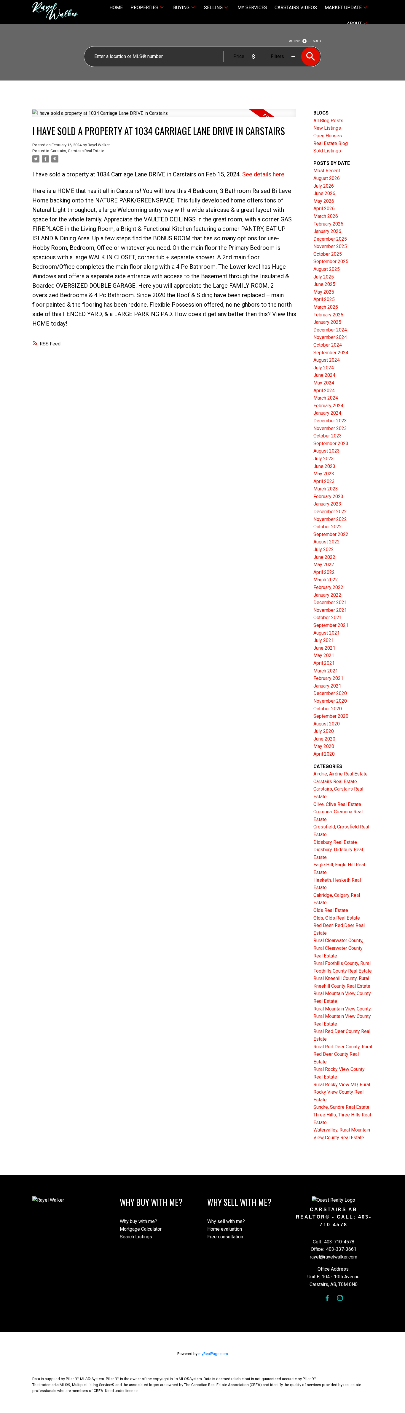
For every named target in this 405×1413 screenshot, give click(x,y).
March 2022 (325, 579)
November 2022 (330, 519)
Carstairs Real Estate (335, 781)
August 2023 (326, 451)
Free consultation (225, 1237)
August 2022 (326, 542)
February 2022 (328, 587)
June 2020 (324, 739)
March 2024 (325, 398)
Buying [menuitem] (181, 7)
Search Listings (136, 1237)
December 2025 (330, 239)
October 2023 (327, 436)
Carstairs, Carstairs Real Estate (77, 151)
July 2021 (323, 640)
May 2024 (323, 383)
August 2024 (326, 360)
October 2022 (327, 527)
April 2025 (324, 299)
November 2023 (330, 428)
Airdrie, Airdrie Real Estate (340, 774)
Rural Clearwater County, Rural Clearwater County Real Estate (338, 948)
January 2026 (327, 231)
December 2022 (330, 511)
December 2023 (330, 421)
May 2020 (323, 746)
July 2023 (323, 458)
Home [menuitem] (116, 7)
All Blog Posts (328, 120)
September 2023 (330, 443)
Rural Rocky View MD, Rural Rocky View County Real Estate (341, 1092)
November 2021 (330, 610)
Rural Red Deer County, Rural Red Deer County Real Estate (342, 1054)
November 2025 (330, 246)
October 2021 (327, 617)
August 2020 (326, 724)
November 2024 (330, 337)
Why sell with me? (226, 1221)
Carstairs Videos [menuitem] (296, 7)
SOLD (317, 41)
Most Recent (326, 170)
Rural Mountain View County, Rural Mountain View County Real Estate (342, 1016)
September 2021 (330, 625)
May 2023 (323, 474)
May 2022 (323, 564)
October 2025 (327, 254)
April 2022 (324, 572)
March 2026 (325, 216)
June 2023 (324, 466)
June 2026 (324, 193)
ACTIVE (294, 41)
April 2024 (324, 390)
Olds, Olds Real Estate (336, 918)
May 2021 (323, 655)
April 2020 (324, 754)
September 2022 (330, 534)
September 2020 (330, 716)
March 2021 (325, 671)
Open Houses (327, 136)
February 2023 (328, 496)
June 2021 (324, 648)
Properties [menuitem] (144, 7)
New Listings (327, 128)
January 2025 (327, 322)
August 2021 (326, 633)
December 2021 (330, 602)
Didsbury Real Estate (335, 842)
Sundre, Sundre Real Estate (341, 1107)
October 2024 (327, 345)
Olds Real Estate (330, 910)
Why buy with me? (138, 1221)
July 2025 (323, 277)
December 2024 (330, 330)
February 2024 (328, 405)
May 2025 (323, 292)
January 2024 (327, 413)
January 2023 (327, 504)
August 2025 (326, 269)
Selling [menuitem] (213, 7)
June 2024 (324, 375)
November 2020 (330, 701)
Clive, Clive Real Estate (337, 804)
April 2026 (324, 208)
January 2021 (327, 686)
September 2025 (330, 261)
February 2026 (328, 224)
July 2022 (323, 549)
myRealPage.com (213, 1353)
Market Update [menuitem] (343, 7)
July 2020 (323, 731)
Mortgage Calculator (141, 1229)
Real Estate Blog (330, 143)
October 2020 (327, 709)
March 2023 (325, 489)
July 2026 (323, 186)
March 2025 (325, 307)
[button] (327, 1298)
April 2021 (324, 663)
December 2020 (330, 693)
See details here (263, 174)
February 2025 (328, 315)
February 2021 (328, 678)
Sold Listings (327, 151)
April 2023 (324, 481)
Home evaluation (224, 1229)
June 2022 (324, 557)
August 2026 (326, 178)
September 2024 (330, 352)
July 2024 (323, 368)
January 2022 (327, 595)
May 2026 (323, 201)
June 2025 (324, 284)
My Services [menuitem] (252, 7)
